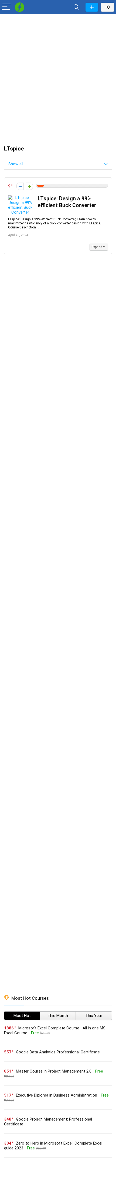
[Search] (76, 7)
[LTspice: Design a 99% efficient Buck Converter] (20, 197)
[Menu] (6, 7)
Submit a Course (92, 7)
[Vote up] (29, 186)
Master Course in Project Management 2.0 (53, 1071)
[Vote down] (20, 186)
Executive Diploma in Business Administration (56, 1095)
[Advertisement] (58, 77)
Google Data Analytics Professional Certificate (58, 1052)
